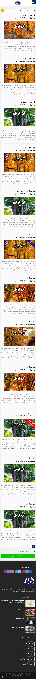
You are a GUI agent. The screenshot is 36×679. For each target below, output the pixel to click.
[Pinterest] (23, 571)
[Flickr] (16, 571)
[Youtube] (12, 571)
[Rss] (5, 571)
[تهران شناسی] (18, 1)
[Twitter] (27, 571)
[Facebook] (30, 571)
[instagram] (9, 571)
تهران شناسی (29, 18)
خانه (33, 8)
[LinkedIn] (19, 571)
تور (16, 18)
